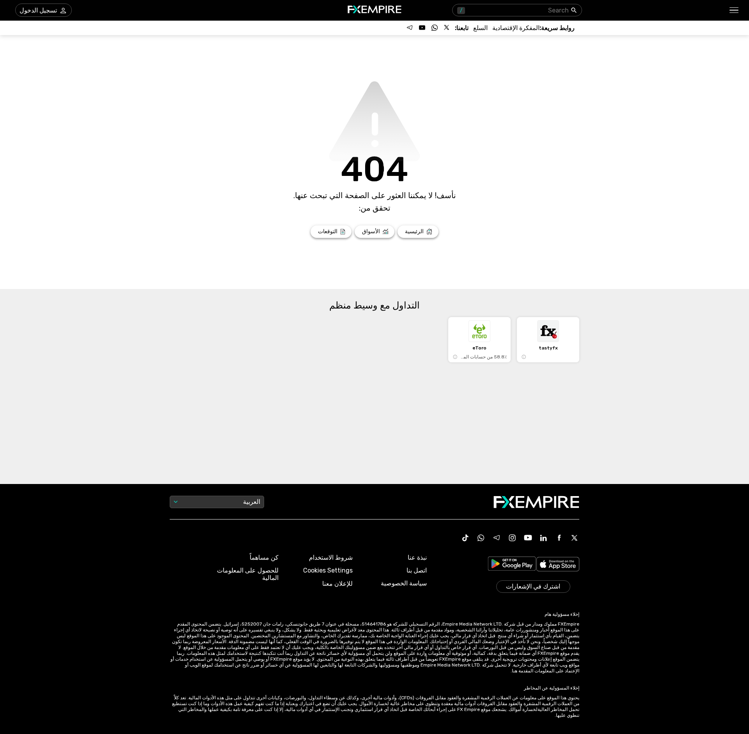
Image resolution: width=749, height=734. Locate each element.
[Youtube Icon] (527, 538)
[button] (734, 10)
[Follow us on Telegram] (409, 27)
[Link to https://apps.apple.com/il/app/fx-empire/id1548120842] (557, 565)
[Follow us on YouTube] (422, 27)
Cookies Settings (328, 570)
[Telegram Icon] (496, 538)
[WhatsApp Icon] (481, 538)
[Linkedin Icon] (543, 538)
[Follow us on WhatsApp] (434, 27)
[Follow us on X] (447, 27)
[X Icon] (574, 538)
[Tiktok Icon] (465, 538)
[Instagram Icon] (512, 538)
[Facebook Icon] (559, 538)
